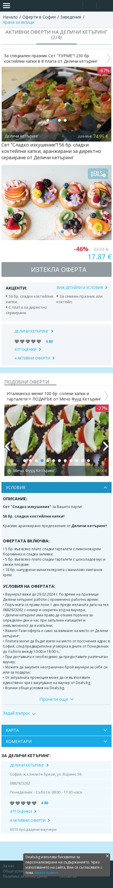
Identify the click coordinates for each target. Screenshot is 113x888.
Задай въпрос (16, 713)
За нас (8, 865)
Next (106, 449)
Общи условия (15, 871)
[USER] (90, 6)
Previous (7, 449)
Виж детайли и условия (80, 287)
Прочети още (53, 699)
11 (82, 460)
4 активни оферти (32, 358)
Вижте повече (47, 872)
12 (88, 460)
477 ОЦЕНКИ (25, 349)
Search (76, 6)
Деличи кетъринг (31, 331)
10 (76, 460)
